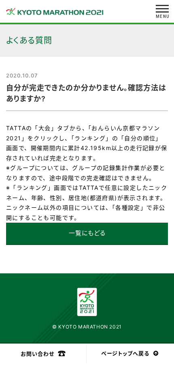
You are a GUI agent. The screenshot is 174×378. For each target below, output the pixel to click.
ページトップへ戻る (125, 353)
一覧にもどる (87, 233)
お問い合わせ (37, 354)
